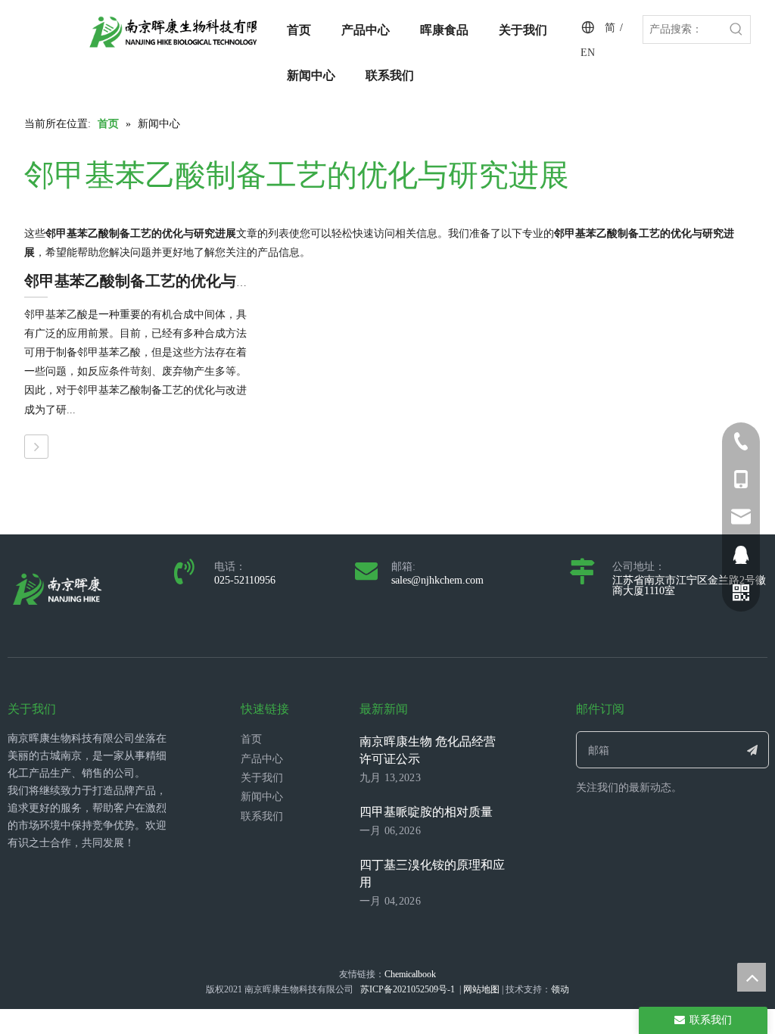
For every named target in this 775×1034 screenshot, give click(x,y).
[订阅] (752, 750)
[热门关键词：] (736, 29)
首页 (251, 739)
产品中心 (262, 759)
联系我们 (262, 816)
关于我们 (262, 777)
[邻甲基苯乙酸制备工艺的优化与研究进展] (36, 446)
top (751, 977)
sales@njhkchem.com (437, 580)
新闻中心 (262, 796)
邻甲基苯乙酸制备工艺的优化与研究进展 (160, 281)
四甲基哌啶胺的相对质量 (426, 811)
